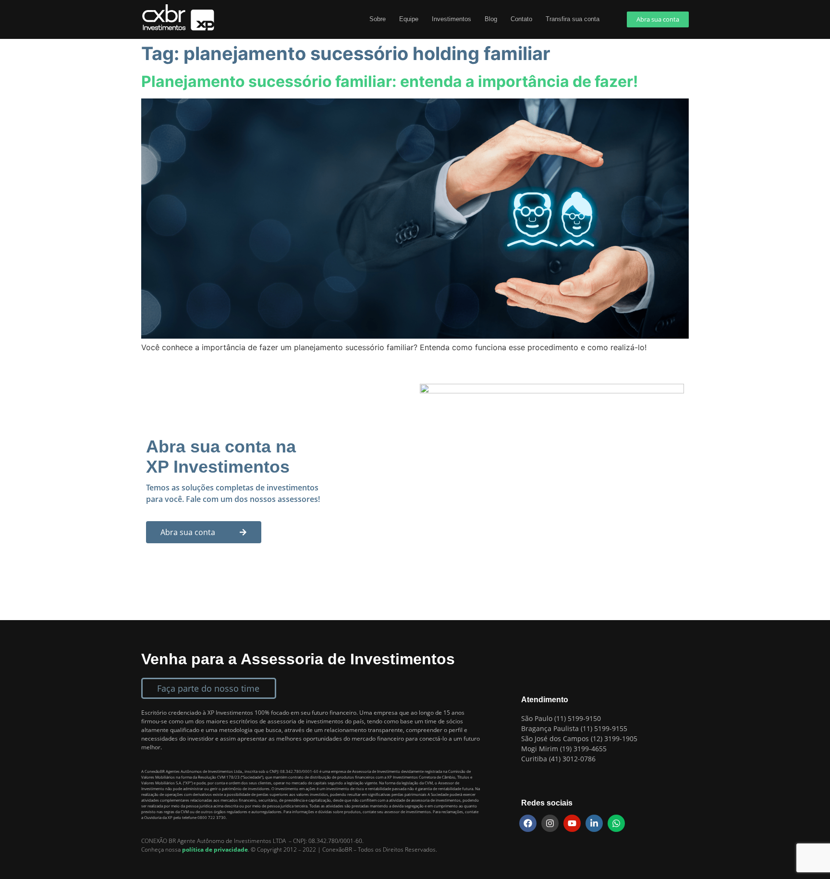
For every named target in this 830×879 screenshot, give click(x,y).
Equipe (408, 19)
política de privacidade (215, 849)
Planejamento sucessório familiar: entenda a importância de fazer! (389, 81)
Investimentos (451, 19)
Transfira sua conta (572, 19)
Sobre (377, 19)
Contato (521, 19)
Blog (491, 19)
